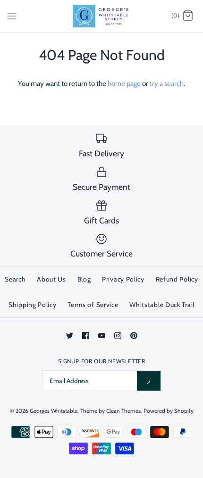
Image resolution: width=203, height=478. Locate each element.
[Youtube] (101, 335)
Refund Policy (177, 279)
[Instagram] (117, 335)
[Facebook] (85, 335)
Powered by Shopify (169, 410)
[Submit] (149, 380)
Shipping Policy (32, 304)
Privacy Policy (123, 279)
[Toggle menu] (12, 15)
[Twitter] (69, 335)
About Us (51, 279)
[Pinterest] (133, 335)
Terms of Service (93, 304)
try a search (167, 83)
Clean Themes (123, 410)
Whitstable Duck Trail (162, 304)
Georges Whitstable (53, 410)
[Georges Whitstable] (102, 16)
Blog (84, 279)
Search (15, 279)
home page (124, 83)
